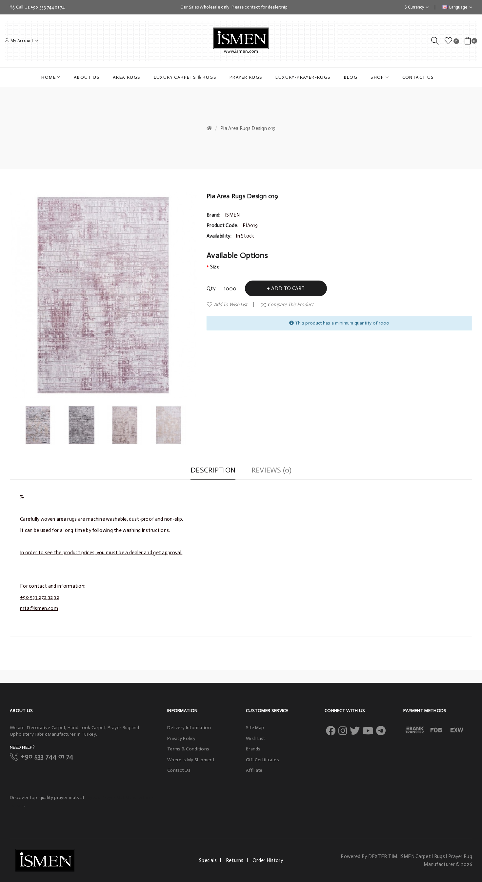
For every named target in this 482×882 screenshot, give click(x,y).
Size (214, 267)
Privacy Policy (181, 738)
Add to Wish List (230, 304)
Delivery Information (189, 727)
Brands (253, 749)
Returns (235, 860)
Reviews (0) (271, 470)
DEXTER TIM (382, 856)
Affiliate (254, 770)
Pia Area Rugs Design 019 (247, 128)
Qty (211, 288)
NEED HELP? (22, 747)
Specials (208, 860)
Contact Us (179, 770)
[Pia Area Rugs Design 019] (38, 425)
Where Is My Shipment (190, 760)
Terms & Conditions (188, 749)
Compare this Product (290, 304)
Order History (267, 860)
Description (213, 470)
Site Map (255, 727)
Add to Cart (288, 288)
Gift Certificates (262, 760)
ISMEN (232, 215)
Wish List (255, 738)
